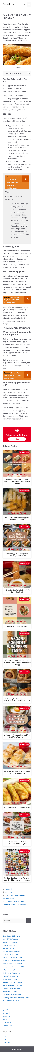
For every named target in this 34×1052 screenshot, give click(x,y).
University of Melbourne (11, 991)
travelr (5, 1039)
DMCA (5, 1019)
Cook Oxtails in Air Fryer (11, 954)
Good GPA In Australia (10, 939)
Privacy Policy (7, 1022)
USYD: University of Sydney (12, 985)
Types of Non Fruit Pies (11, 976)
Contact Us (6, 1013)
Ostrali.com (9, 4)
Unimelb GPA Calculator (11, 942)
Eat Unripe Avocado (9, 945)
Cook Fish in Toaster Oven (12, 973)
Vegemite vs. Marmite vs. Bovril (14, 961)
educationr (6, 1042)
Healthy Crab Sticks (9, 948)
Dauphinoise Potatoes (10, 979)
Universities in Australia (11, 1001)
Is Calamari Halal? (9, 970)
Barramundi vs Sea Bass (11, 951)
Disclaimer (6, 1016)
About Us (6, 1010)
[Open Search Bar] (24, 4)
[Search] (28, 920)
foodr (4, 1036)
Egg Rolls (9, 892)
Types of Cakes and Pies (11, 988)
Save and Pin (25, 452)
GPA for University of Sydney (13, 958)
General (8, 889)
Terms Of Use (7, 1025)
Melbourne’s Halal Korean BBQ (13, 967)
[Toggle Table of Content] (28, 73)
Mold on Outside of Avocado (13, 964)
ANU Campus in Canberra (12, 994)
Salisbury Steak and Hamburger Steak (16, 998)
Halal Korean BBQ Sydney (12, 936)
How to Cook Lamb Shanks (12, 982)
